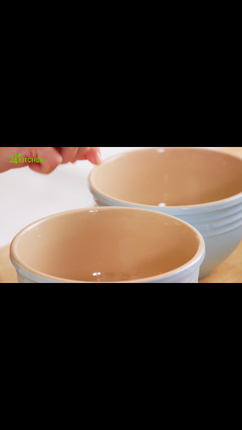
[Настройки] (217, 22)
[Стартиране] (22, 413)
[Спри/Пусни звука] (49, 413)
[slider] (22, 395)
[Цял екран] (191, 413)
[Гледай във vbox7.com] (218, 413)
